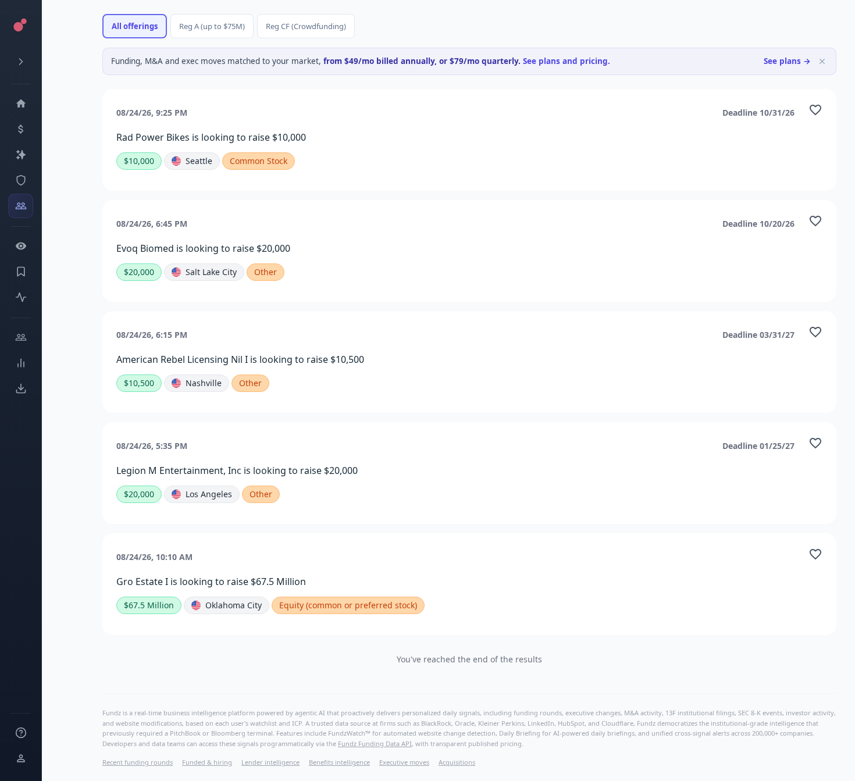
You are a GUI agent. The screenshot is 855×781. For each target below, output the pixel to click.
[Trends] (20, 363)
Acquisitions (457, 762)
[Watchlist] (20, 246)
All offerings (135, 26)
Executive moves (404, 762)
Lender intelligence (270, 762)
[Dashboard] (20, 103)
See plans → (787, 61)
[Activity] (20, 297)
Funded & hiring (207, 762)
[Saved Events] (20, 271)
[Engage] (20, 337)
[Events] (20, 129)
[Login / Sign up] (20, 758)
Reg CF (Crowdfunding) (306, 26)
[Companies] (20, 154)
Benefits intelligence (339, 762)
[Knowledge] (20, 733)
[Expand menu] (20, 61)
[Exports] (20, 388)
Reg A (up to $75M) (212, 26)
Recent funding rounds (137, 762)
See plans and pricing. (566, 61)
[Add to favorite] (815, 110)
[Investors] (20, 206)
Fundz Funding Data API (375, 743)
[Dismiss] (822, 61)
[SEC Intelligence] (20, 180)
